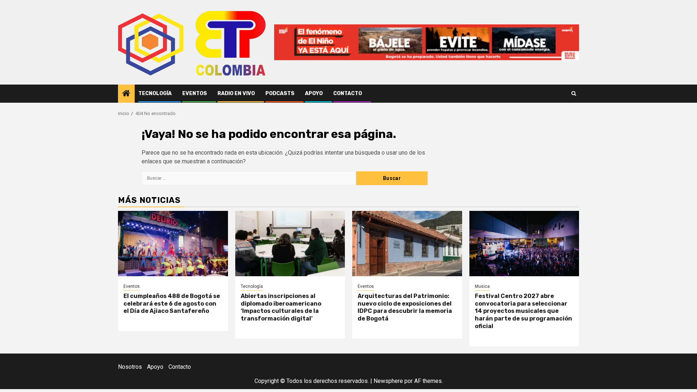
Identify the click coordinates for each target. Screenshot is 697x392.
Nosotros (130, 366)
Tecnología (155, 93)
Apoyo (314, 93)
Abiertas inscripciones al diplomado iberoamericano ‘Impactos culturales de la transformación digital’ (281, 307)
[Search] (573, 93)
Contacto (347, 93)
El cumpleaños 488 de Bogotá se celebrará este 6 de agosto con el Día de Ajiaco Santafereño (171, 304)
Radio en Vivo (236, 93)
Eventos (194, 93)
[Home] (126, 94)
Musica (482, 286)
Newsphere (388, 380)
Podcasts (279, 93)
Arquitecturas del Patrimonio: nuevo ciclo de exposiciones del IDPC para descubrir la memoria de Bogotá (405, 307)
